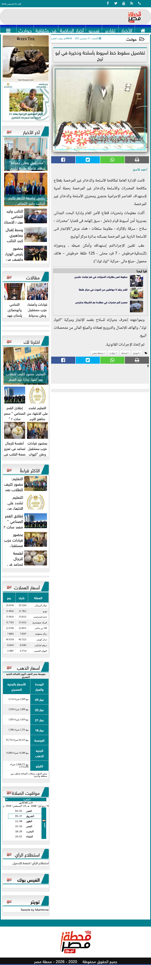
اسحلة (124, 353)
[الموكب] (26, 58)
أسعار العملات (27, 586)
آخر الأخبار (31, 131)
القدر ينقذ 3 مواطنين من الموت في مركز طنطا (103, 289)
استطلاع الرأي (27, 854)
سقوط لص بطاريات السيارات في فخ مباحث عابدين (100, 276)
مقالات (33, 276)
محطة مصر (97, 353)
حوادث (131, 39)
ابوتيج (136, 353)
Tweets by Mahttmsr (34, 909)
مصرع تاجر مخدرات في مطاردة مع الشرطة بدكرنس (101, 302)
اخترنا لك (32, 341)
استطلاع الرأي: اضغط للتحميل (31, 862)
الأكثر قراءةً (30, 469)
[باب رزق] (26, 101)
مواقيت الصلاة (26, 792)
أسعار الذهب (28, 667)
